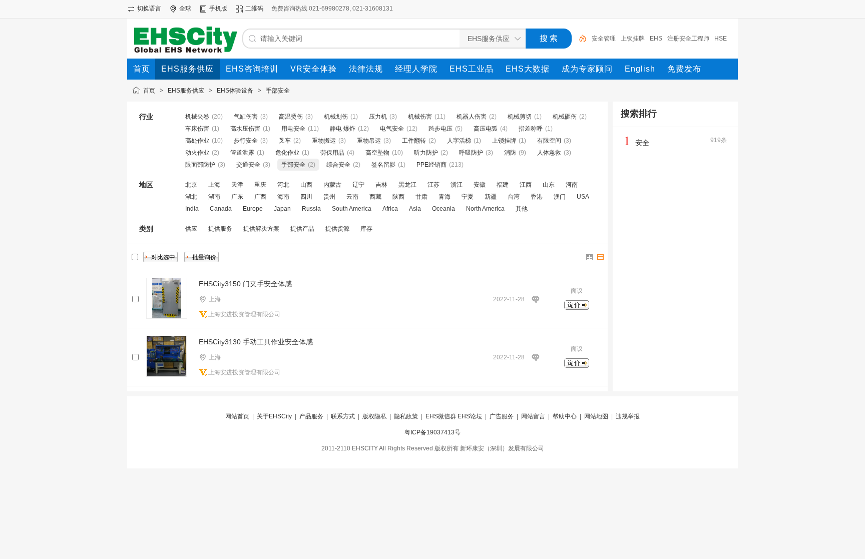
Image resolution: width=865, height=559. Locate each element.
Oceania (443, 208)
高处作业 (197, 140)
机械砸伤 (565, 116)
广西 (260, 196)
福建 (503, 184)
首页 (149, 90)
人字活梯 (459, 140)
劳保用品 (332, 152)
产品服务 (311, 416)
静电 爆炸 (342, 128)
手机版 (218, 8)
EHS (656, 38)
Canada (221, 208)
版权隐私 (374, 416)
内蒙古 (332, 184)
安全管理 (604, 38)
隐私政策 (406, 416)
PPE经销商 (431, 164)
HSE (720, 38)
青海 (445, 196)
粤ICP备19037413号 (432, 432)
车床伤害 (197, 128)
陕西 (398, 196)
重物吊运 (369, 140)
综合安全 (338, 164)
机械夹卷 (197, 116)
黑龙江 (407, 184)
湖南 (214, 196)
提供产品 (302, 228)
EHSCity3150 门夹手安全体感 (245, 284)
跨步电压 (440, 128)
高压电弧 (486, 128)
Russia (311, 208)
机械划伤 (336, 116)
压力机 (378, 116)
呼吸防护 (471, 152)
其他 (522, 208)
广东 (237, 196)
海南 (283, 196)
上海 (214, 184)
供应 (191, 228)
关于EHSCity (274, 416)
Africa (390, 208)
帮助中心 (565, 416)
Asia (415, 208)
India (192, 208)
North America (485, 208)
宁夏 (468, 196)
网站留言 (533, 416)
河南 (572, 184)
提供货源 (337, 228)
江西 (526, 184)
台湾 (514, 196)
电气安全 (392, 128)
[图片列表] (590, 257)
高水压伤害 (245, 128)
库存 (366, 228)
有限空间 (549, 140)
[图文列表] (601, 257)
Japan (282, 208)
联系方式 (343, 416)
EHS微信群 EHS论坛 (453, 416)
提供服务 (220, 228)
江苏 (433, 184)
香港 (537, 196)
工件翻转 (414, 140)
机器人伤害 (472, 116)
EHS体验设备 (235, 90)
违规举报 (628, 416)
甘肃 (421, 196)
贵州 (329, 196)
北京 (191, 184)
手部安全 (278, 90)
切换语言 (149, 8)
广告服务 (502, 416)
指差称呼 (531, 128)
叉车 (285, 140)
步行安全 (246, 140)
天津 (237, 184)
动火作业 (197, 152)
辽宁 (358, 184)
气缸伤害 (246, 116)
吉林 (381, 184)
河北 (283, 184)
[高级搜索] (579, 39)
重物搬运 (324, 140)
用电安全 (293, 128)
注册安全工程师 (688, 38)
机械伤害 (420, 116)
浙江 (457, 184)
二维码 (254, 8)
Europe (253, 208)
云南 (352, 196)
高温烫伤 (291, 116)
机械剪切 (520, 116)
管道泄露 (242, 152)
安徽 (480, 184)
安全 (642, 143)
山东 (549, 184)
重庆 (260, 184)
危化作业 (287, 152)
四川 (306, 196)
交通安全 (248, 164)
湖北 (191, 196)
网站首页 (237, 416)
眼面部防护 (200, 164)
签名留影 (383, 164)
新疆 (491, 196)
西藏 (375, 196)
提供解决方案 (261, 228)
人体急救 (549, 152)
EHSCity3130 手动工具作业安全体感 (256, 342)
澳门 (560, 196)
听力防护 (426, 152)
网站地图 (596, 416)
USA (583, 196)
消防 (510, 152)
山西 (306, 184)
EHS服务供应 (186, 90)
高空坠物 (377, 152)
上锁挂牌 (633, 38)
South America (351, 208)
